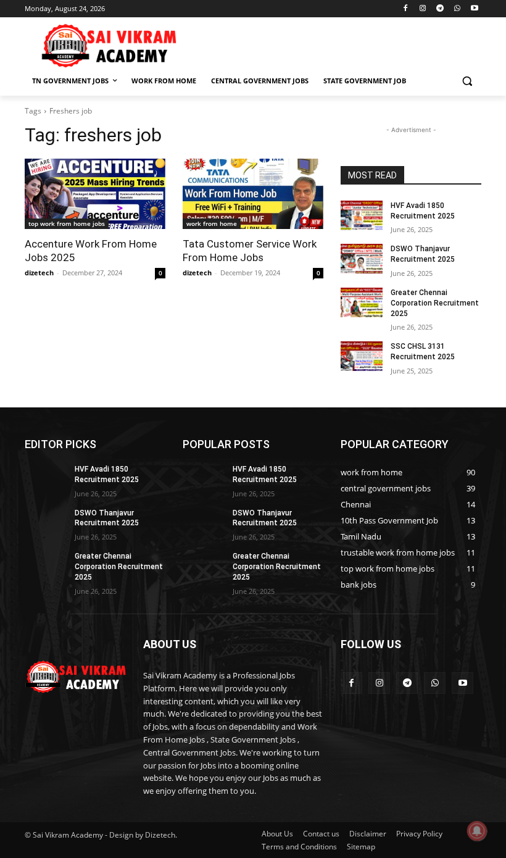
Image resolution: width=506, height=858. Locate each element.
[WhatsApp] (457, 9)
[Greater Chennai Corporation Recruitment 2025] (362, 302)
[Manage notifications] (477, 831)
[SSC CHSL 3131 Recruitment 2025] (362, 356)
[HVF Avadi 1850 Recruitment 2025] (362, 215)
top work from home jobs (66, 223)
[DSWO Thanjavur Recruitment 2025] (362, 258)
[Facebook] (406, 9)
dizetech (39, 272)
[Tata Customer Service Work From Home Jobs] (253, 194)
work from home (211, 223)
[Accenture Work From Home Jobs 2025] (95, 194)
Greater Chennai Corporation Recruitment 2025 (435, 303)
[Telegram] (440, 9)
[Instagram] (423, 9)
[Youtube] (474, 9)
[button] (466, 81)
